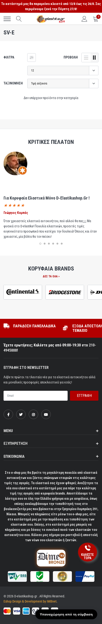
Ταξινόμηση (13, 83)
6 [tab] (62, 244)
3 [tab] (49, 244)
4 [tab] (53, 244)
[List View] (86, 57)
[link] (8, 414)
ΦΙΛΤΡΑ (9, 57)
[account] (84, 19)
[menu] (7, 18)
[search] (19, 19)
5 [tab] (57, 244)
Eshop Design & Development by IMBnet (30, 601)
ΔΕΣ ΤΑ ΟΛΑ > (51, 276)
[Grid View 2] (94, 57)
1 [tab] (40, 244)
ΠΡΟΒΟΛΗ (71, 57)
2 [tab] (45, 244)
